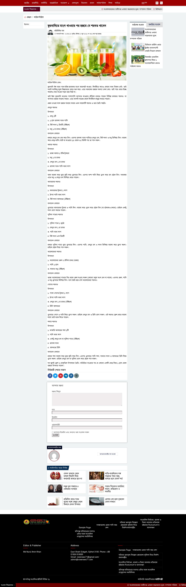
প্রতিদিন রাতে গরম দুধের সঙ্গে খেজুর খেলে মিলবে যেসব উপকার (73, 502)
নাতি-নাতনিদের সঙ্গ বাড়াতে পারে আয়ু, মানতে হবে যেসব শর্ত (113, 476)
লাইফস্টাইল (101, 3)
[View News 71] (36, 522)
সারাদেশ (64, 3)
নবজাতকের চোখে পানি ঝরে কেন (107, 526)
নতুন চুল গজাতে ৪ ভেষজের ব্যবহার (71, 487)
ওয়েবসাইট (56, 425)
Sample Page (85, 527)
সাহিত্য (117, 3)
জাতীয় (26, 3)
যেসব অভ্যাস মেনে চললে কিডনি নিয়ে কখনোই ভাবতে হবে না (73, 476)
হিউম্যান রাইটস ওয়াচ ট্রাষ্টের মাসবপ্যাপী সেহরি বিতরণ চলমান (153, 47)
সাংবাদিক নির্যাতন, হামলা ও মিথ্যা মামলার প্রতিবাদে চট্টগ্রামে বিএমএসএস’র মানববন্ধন (150, 524)
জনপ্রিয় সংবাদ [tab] (154, 24)
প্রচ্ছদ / (29, 17)
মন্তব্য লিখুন (56, 391)
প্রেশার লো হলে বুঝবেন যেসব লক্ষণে (114, 500)
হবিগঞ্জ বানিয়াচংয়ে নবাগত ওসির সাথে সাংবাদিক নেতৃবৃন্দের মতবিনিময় (85, 534)
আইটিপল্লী (159, 579)
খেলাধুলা (75, 3)
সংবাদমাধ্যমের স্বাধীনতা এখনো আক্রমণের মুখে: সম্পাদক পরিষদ (114, 9)
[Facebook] (50, 375)
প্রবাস (92, 3)
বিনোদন (84, 3)
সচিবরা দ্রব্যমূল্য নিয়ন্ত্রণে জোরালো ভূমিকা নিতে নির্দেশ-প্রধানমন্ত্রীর (129, 525)
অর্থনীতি (44, 3)
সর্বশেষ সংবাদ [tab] (138, 25)
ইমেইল (54, 417)
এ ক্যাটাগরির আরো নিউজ (57, 468)
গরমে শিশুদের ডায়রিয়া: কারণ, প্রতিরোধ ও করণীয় (115, 489)
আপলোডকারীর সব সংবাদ (108, 454)
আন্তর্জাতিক (54, 3)
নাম (53, 409)
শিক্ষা (110, 3)
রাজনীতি (35, 3)
